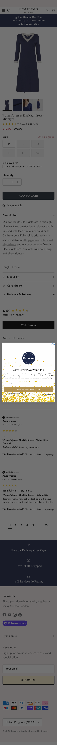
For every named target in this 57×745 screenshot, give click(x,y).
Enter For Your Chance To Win (28, 389)
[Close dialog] (53, 344)
